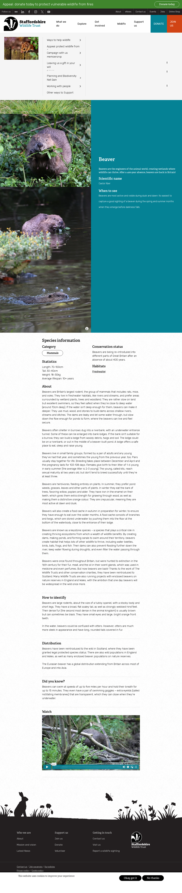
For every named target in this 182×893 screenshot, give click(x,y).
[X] (42, 12)
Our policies (50, 867)
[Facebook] (29, 12)
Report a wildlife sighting (106, 851)
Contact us (141, 12)
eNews (128, 12)
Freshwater (99, 371)
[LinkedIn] (22, 12)
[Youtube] (49, 12)
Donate (59, 844)
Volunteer (60, 851)
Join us (59, 838)
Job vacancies (36, 867)
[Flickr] (16, 12)
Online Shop (174, 12)
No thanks (153, 878)
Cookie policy (38, 870)
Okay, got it (130, 878)
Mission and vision (26, 844)
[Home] (24, 24)
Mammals (52, 353)
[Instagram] (35, 12)
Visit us (97, 844)
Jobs (162, 12)
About (118, 12)
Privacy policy (23, 870)
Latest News (23, 851)
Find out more (23, 880)
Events (153, 12)
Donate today (167, 4)
